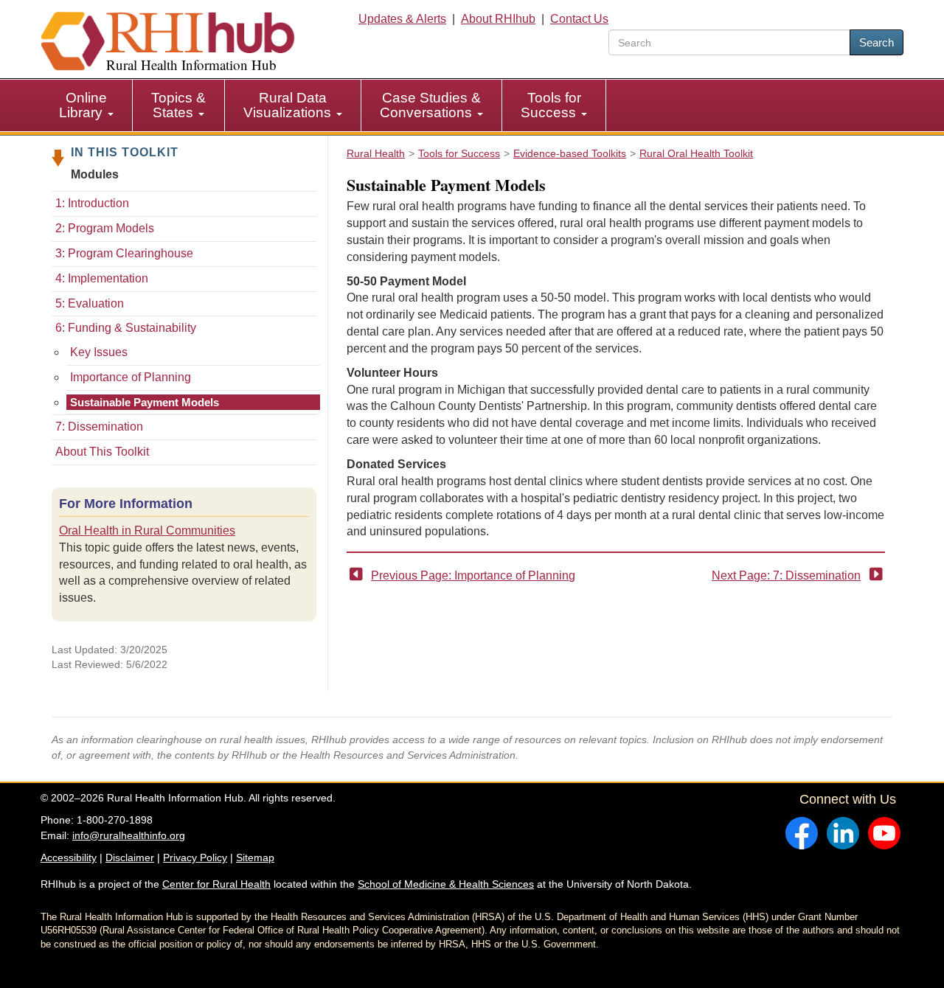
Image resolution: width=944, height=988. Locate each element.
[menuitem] (87, 105)
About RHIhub (498, 19)
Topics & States (178, 105)
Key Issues (99, 352)
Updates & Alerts (402, 19)
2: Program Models (104, 228)
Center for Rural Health (216, 884)
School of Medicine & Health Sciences (446, 884)
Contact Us (579, 19)
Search (876, 42)
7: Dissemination (99, 426)
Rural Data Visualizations (289, 105)
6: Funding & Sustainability (125, 327)
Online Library (83, 105)
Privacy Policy (195, 857)
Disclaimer (129, 857)
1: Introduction (92, 203)
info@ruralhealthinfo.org (128, 835)
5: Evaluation (89, 303)
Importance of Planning (130, 377)
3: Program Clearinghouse (124, 253)
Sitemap (255, 857)
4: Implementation (101, 278)
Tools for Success (551, 105)
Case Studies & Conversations (430, 105)
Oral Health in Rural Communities (147, 530)
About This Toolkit (102, 451)
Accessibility (69, 857)
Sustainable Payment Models (144, 402)
